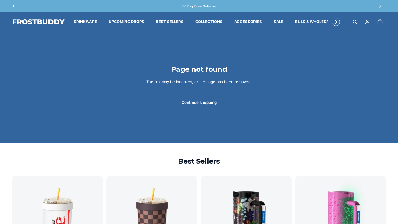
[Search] (354, 21)
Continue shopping (199, 102)
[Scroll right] (334, 21)
